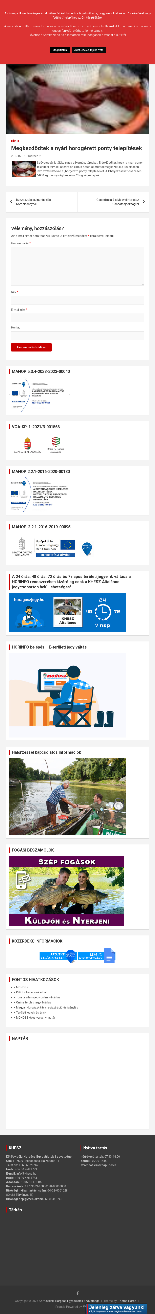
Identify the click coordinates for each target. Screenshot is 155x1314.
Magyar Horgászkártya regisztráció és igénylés (47, 1007)
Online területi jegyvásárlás (33, 1002)
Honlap (15, 327)
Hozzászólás (21, 243)
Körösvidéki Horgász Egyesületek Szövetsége (69, 1301)
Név (14, 292)
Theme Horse (127, 1301)
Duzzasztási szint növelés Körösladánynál (33, 202)
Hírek (15, 141)
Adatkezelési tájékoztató (89, 49)
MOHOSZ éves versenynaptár (35, 1017)
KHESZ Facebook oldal (31, 992)
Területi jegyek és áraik (31, 1012)
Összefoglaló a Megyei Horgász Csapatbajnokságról (117, 202)
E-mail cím (19, 310)
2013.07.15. (18, 156)
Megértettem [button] (60, 49)
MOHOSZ (22, 987)
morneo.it (34, 156)
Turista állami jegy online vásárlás (38, 997)
